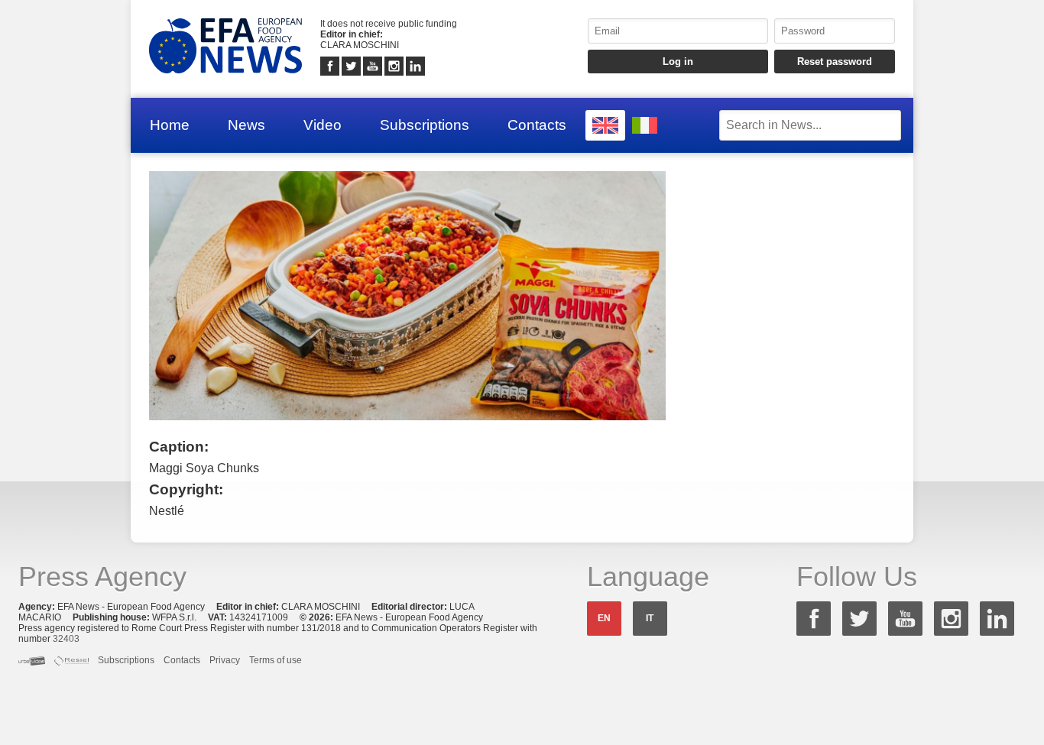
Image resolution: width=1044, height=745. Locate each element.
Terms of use (275, 660)
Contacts (536, 125)
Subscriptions (424, 125)
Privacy (224, 660)
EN (604, 618)
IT (649, 618)
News (246, 125)
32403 (66, 638)
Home (170, 125)
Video (322, 125)
